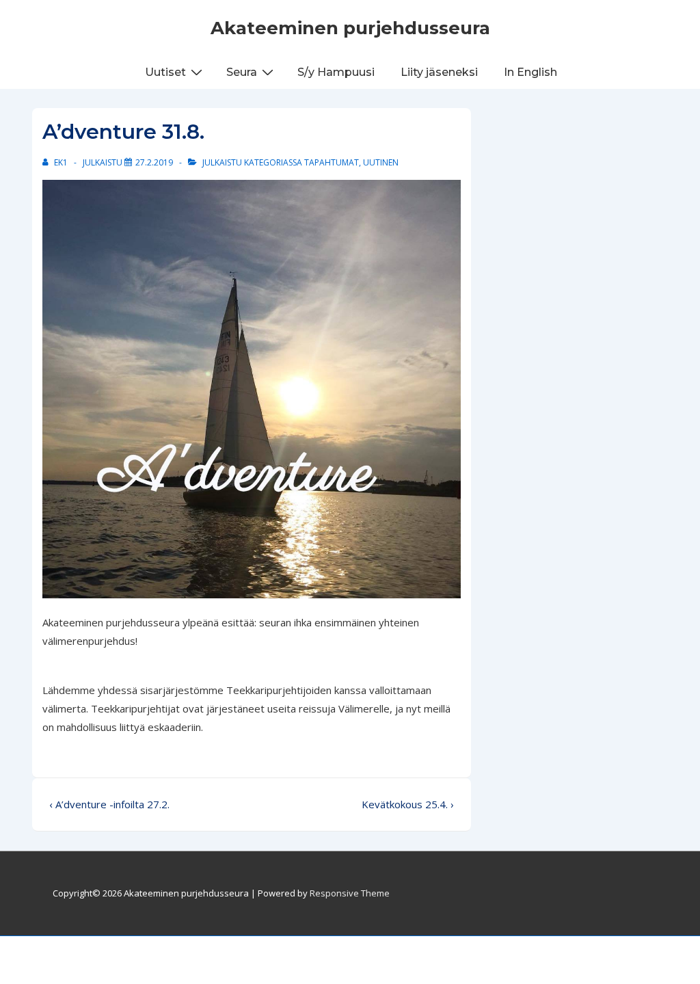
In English (530, 72)
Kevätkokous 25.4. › (408, 804)
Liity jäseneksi (439, 72)
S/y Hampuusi (336, 72)
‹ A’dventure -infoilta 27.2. (109, 804)
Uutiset (165, 72)
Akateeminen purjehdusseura (350, 28)
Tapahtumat (331, 162)
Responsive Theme (350, 893)
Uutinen (381, 162)
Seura (241, 72)
